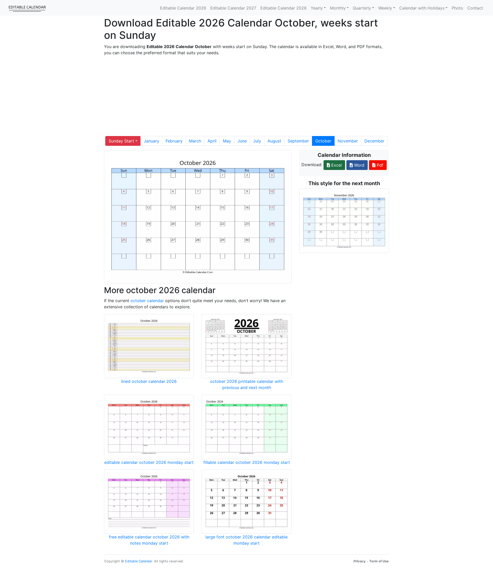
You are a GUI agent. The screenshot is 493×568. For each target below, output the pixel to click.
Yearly (317, 8)
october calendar (147, 300)
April (211, 140)
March (195, 140)
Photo (457, 8)
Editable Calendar (138, 561)
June (242, 140)
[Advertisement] (246, 96)
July (257, 140)
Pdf (379, 165)
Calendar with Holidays (421, 8)
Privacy (360, 561)
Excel (336, 165)
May (227, 140)
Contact (475, 8)
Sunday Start (121, 140)
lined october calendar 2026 (149, 381)
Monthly (338, 8)
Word (358, 165)
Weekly (385, 8)
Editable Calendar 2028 (283, 8)
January (151, 140)
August (274, 140)
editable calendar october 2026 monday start (149, 462)
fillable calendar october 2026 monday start (246, 462)
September (298, 140)
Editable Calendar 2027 (233, 8)
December (374, 140)
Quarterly (362, 8)
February (174, 140)
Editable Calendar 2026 (183, 8)
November (348, 140)
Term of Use (379, 561)
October (323, 140)
